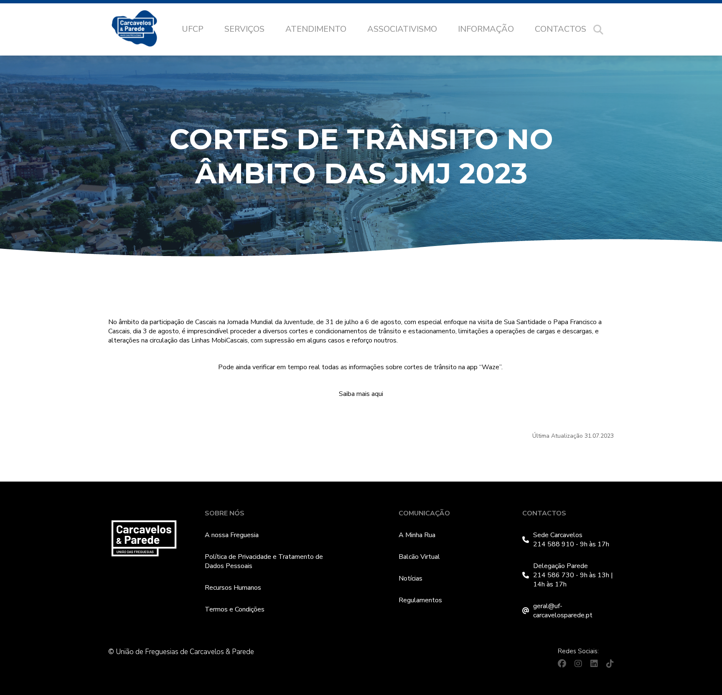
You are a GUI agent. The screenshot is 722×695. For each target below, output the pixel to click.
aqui (377, 393)
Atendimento (315, 29)
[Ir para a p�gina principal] (142, 30)
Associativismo (402, 29)
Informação (486, 29)
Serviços (244, 29)
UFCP (192, 29)
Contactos (560, 29)
